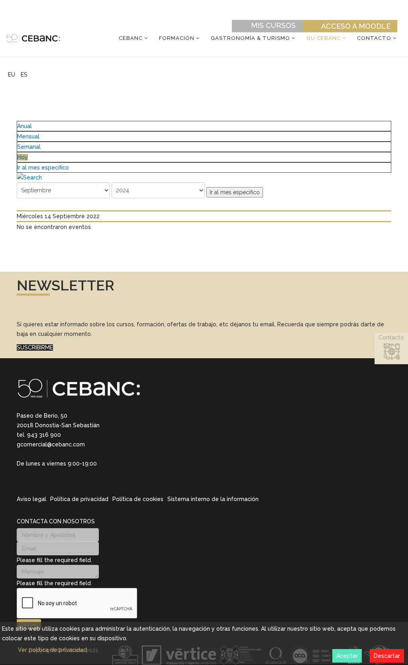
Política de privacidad (79, 499)
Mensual (28, 136)
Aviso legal (31, 499)
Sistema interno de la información (213, 499)
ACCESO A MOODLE (355, 26)
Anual (24, 126)
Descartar (387, 656)
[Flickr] (72, 474)
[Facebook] (51, 474)
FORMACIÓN (176, 38)
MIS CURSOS (273, 25)
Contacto (374, 38)
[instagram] (30, 474)
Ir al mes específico (43, 167)
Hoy (22, 157)
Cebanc (131, 38)
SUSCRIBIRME (35, 347)
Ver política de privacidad (52, 650)
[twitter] (40, 474)
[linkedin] (20, 474)
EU (11, 74)
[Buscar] (204, 177)
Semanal (29, 147)
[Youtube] (61, 474)
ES (24, 74)
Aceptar (347, 656)
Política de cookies (137, 499)
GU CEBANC (323, 38)
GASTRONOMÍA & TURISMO (250, 38)
